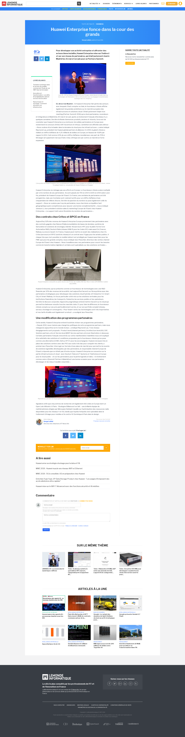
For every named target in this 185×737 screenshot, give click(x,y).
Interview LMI (120, 9)
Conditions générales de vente (121, 705)
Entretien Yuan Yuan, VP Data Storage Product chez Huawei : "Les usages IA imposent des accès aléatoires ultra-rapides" (72, 480)
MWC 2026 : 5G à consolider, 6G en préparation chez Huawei (60, 474)
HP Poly (65, 9)
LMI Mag (130, 9)
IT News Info (75, 689)
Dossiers (106, 3)
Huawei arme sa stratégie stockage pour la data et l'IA (58, 463)
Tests (111, 9)
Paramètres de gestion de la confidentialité (92, 707)
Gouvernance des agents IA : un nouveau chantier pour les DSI (52, 616)
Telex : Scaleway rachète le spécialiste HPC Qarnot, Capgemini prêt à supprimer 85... (78, 571)
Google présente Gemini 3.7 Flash (129, 615)
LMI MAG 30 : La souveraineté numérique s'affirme (53, 570)
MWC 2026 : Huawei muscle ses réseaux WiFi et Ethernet (59, 468)
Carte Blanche (75, 9)
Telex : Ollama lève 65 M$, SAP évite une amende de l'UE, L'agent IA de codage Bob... (105, 570)
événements (117, 3)
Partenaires (154, 3)
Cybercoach (102, 9)
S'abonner (171, 4)
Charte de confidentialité (99, 705)
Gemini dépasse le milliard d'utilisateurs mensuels (77, 645)
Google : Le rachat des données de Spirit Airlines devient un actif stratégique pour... (104, 617)
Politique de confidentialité (71, 525)
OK (106, 447)
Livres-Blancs (141, 3)
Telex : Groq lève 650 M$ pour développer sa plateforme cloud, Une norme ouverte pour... (130, 571)
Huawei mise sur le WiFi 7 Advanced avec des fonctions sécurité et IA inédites (68, 486)
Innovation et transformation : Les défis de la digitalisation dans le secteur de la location (41, 95)
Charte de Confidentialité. (56, 511)
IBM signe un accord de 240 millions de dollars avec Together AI (104, 645)
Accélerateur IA (89, 9)
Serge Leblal (48, 421)
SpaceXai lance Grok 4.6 (51, 644)
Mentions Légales (83, 705)
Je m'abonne (130, 63)
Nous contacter (59, 705)
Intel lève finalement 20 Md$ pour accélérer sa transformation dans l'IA (129, 645)
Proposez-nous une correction (102, 421)
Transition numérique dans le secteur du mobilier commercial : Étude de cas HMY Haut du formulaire (41, 87)
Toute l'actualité (88, 24)
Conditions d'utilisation (83, 525)
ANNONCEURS (71, 705)
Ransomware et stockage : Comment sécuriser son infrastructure (40, 104)
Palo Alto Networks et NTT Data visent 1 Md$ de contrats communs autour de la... (79, 616)
